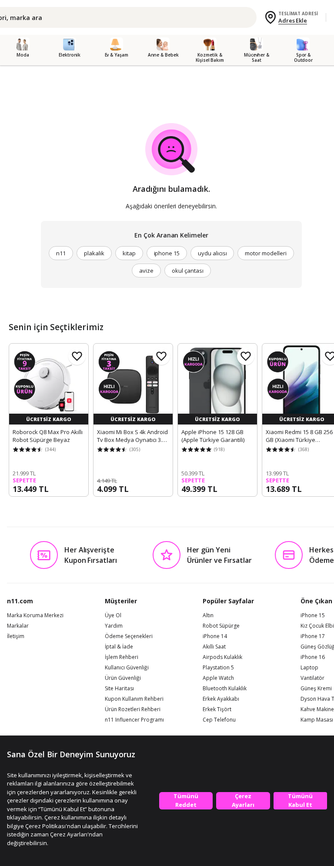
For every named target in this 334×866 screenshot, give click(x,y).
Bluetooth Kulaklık (225, 688)
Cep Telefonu (219, 719)
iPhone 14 (215, 636)
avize (146, 270)
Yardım (114, 625)
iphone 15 (167, 253)
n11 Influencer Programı (134, 719)
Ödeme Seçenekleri (129, 636)
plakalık (94, 253)
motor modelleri (265, 253)
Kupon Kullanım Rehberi (134, 698)
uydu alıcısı (212, 253)
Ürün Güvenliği (123, 678)
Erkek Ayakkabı (221, 698)
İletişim (15, 636)
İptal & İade (119, 646)
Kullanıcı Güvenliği (127, 667)
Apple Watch (218, 678)
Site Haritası (119, 688)
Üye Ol (113, 615)
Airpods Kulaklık (222, 657)
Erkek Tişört (217, 709)
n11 (61, 253)
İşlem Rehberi (121, 657)
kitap (129, 253)
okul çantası (187, 270)
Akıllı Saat (214, 646)
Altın (208, 615)
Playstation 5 (218, 667)
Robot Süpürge (221, 625)
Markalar (18, 625)
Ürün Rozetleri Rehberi (132, 709)
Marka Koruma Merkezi (35, 615)
